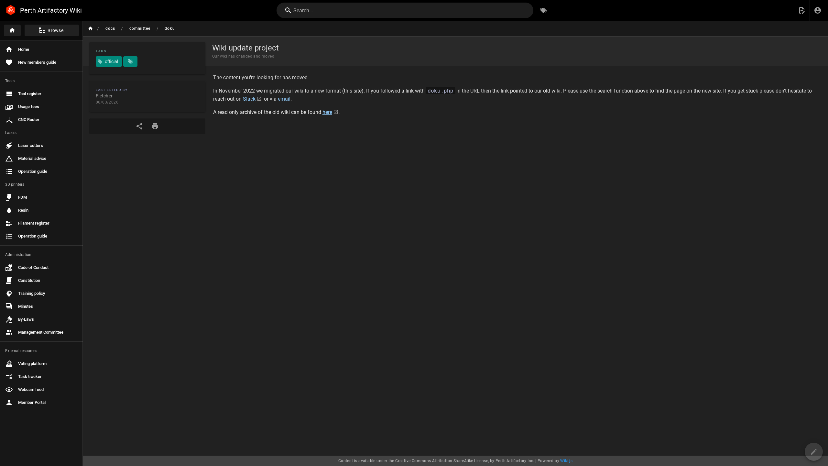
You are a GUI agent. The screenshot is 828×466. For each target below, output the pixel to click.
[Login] (817, 10)
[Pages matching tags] (130, 61)
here (327, 112)
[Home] (12, 30)
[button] (802, 10)
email (284, 99)
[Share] (139, 126)
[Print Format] (155, 126)
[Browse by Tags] (543, 10)
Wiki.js (566, 461)
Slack (249, 99)
